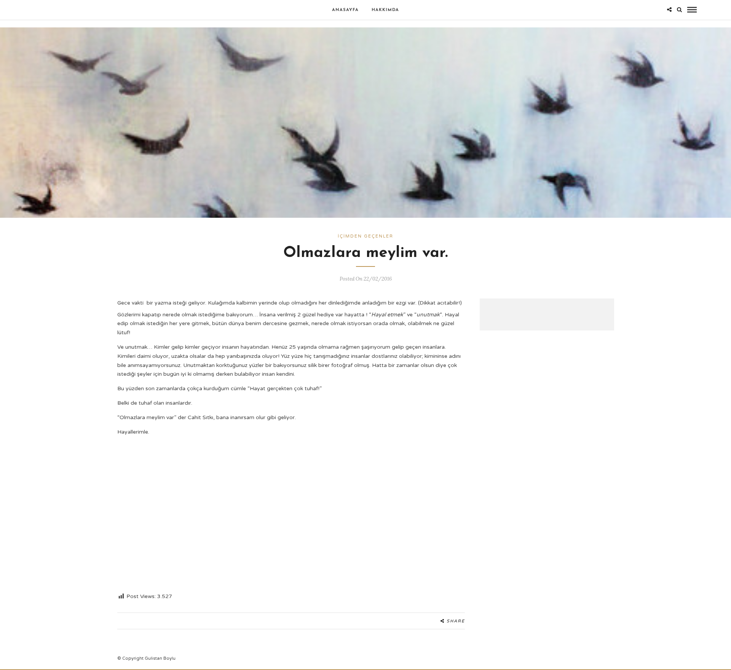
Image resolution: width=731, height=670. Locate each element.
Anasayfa (345, 10)
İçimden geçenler (365, 236)
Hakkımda (385, 10)
